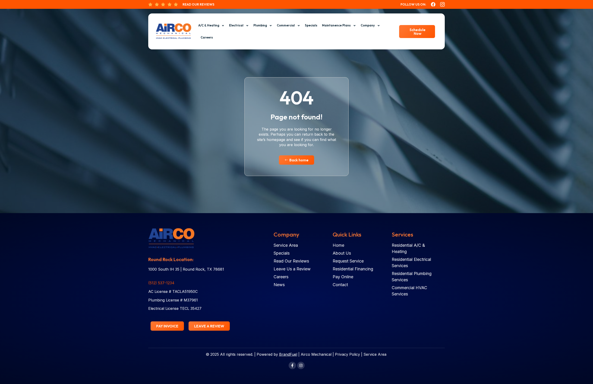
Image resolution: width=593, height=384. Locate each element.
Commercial (286, 25)
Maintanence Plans (336, 25)
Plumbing (260, 25)
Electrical (236, 25)
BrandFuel (288, 354)
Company (368, 25)
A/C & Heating (208, 25)
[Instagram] (301, 365)
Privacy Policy (347, 354)
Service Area (374, 354)
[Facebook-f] (292, 365)
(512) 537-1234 (161, 283)
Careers (207, 37)
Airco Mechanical (316, 354)
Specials (311, 25)
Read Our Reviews (198, 4)
